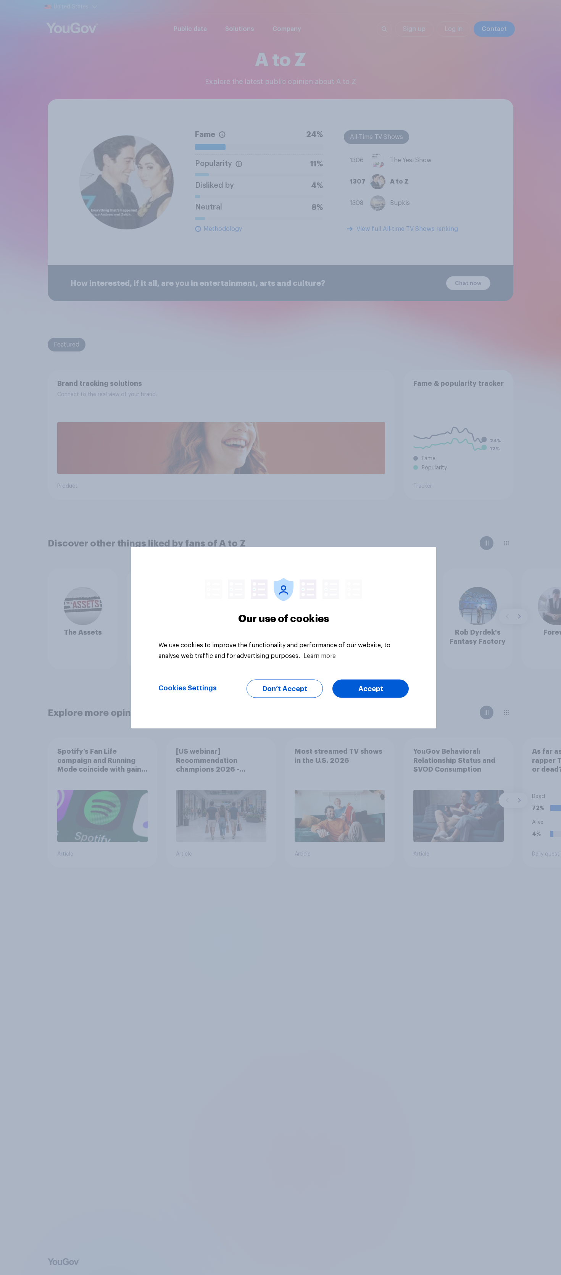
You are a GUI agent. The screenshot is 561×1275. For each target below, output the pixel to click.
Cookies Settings (187, 687)
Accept (370, 688)
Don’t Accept (285, 688)
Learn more (319, 656)
